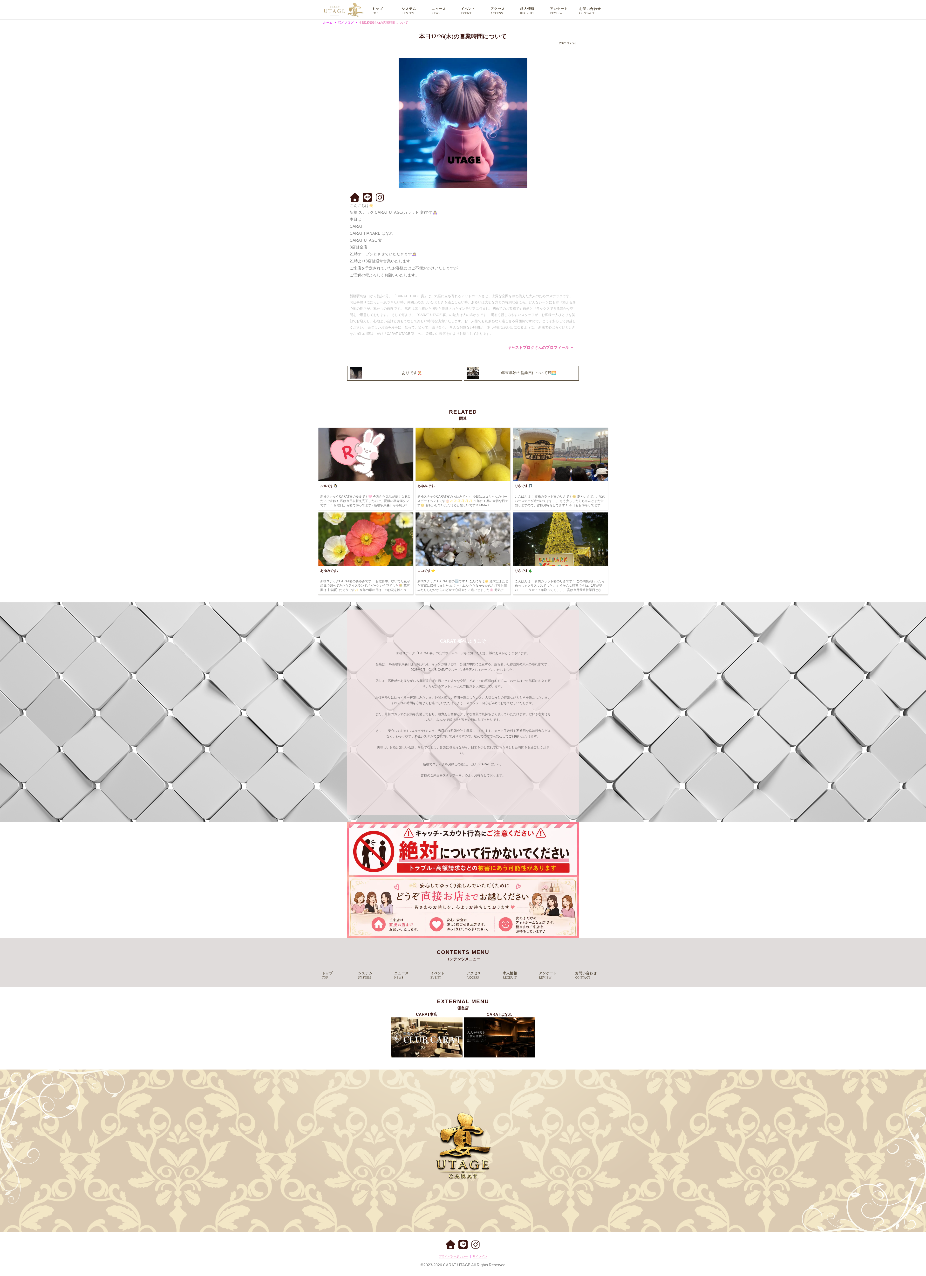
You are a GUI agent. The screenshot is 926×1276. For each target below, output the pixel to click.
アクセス (497, 9)
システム (409, 9)
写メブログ (346, 22)
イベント (468, 9)
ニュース (438, 9)
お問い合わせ (590, 9)
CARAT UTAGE (456, 1265)
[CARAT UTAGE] (343, 9)
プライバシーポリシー (453, 1256)
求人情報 (527, 9)
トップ (377, 9)
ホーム (328, 22)
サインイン (480, 1256)
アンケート (559, 9)
